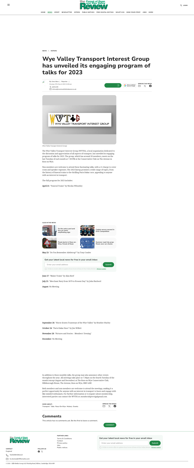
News (44, 51)
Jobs (58, 445)
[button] (8, 5)
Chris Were (55, 81)
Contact (60, 441)
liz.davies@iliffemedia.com (20, 459)
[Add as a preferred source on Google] (129, 85)
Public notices (62, 447)
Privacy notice (101, 269)
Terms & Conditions (64, 438)
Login (185, 5)
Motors (54, 51)
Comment (110, 425)
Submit (108, 264)
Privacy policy (62, 443)
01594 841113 (17, 455)
